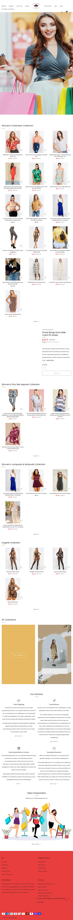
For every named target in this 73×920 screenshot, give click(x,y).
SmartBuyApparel (47, 330)
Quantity (44, 365)
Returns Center (42, 871)
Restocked (47, 6)
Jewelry (27, 6)
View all (35, 456)
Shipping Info (42, 862)
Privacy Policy (6, 871)
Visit (18, 783)
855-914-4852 (42, 887)
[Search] (70, 12)
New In (4, 6)
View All (35, 321)
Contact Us (5, 865)
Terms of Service (7, 874)
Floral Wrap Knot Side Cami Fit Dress (54, 334)
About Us (4, 862)
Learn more (50, 360)
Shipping (44, 342)
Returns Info (41, 865)
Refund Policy (42, 868)
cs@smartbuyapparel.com (46, 884)
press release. (13, 887)
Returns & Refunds (8, 9)
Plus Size (19, 6)
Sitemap (4, 868)
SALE (55, 6)
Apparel (11, 6)
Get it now (53, 784)
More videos (35, 844)
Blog (61, 6)
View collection (18, 655)
